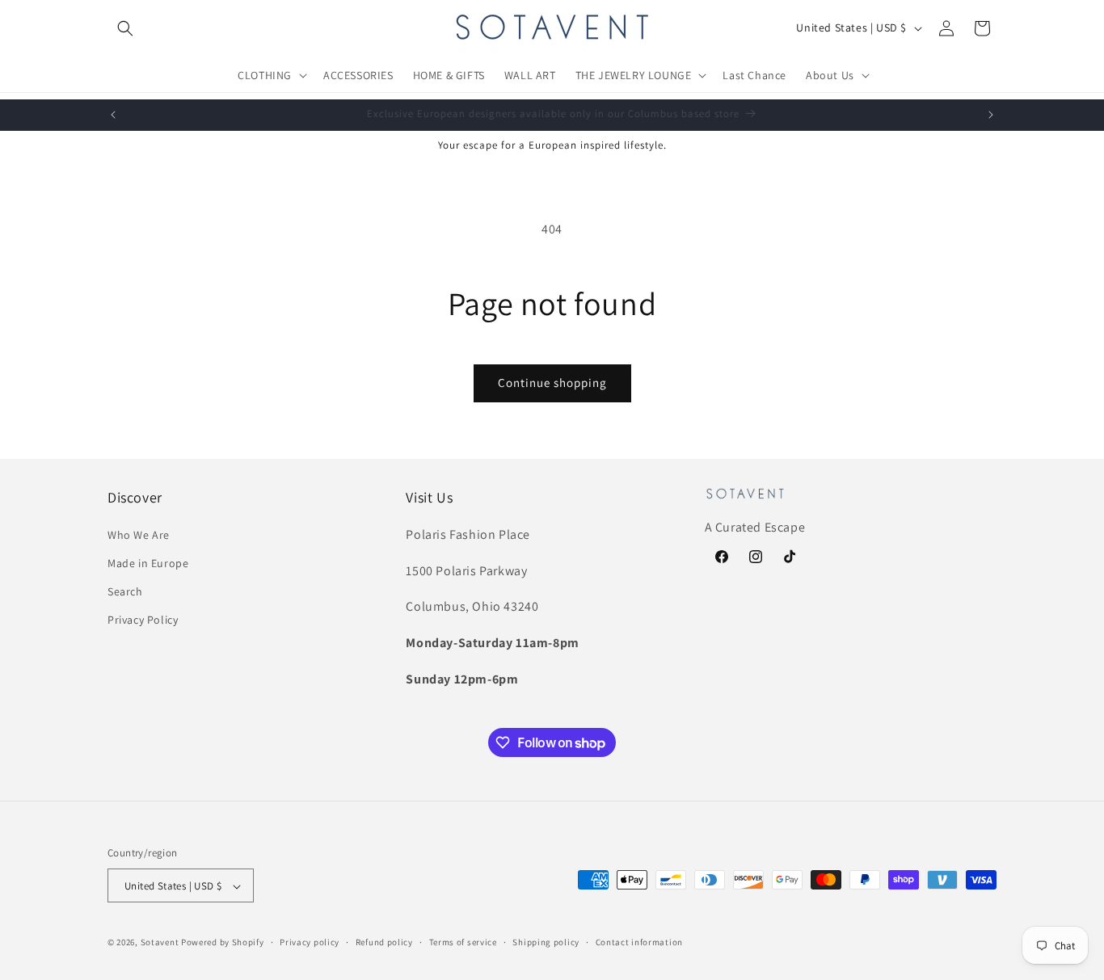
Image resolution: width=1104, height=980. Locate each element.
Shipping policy (545, 942)
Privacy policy (309, 942)
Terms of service (463, 942)
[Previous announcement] (113, 114)
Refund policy (384, 942)
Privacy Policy (142, 619)
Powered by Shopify (222, 942)
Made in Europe (147, 562)
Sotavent (160, 942)
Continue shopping (552, 382)
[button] (125, 28)
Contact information (639, 942)
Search (125, 591)
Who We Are (138, 534)
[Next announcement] (991, 114)
